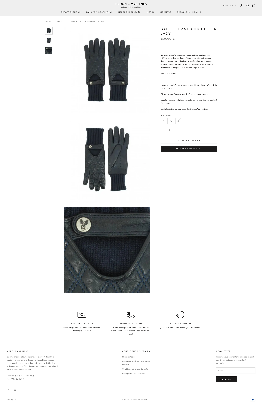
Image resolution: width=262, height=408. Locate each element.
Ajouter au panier (188, 140)
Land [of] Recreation (99, 12)
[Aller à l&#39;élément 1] (49, 30)
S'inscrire (226, 379)
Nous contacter (128, 357)
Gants (101, 22)
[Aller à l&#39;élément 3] (49, 50)
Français (228, 5)
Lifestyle (165, 12)
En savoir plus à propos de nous (20, 375)
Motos (151, 12)
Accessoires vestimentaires (81, 22)
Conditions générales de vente (135, 369)
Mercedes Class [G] (130, 12)
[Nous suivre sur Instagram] (15, 390)
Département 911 (71, 12)
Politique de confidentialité (133, 373)
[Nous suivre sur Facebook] (8, 390)
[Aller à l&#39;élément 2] (49, 40)
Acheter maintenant (189, 148)
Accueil (49, 22)
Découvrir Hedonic (189, 12)
